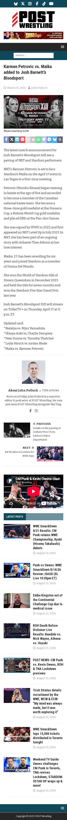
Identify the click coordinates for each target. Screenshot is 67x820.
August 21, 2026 (46, 553)
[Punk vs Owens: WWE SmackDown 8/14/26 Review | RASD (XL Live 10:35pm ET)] (17, 570)
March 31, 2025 (16, 87)
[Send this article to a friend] (28, 139)
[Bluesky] (16, 3)
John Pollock (39, 87)
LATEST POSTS (15, 516)
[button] (62, 47)
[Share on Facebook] (6, 139)
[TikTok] (44, 3)
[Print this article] (33, 139)
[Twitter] (23, 3)
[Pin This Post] (22, 139)
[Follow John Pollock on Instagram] (35, 411)
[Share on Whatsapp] (38, 139)
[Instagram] (30, 3)
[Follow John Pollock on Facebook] (30, 411)
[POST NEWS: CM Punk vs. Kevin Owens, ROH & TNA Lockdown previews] (17, 665)
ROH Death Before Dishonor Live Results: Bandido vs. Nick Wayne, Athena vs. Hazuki (47, 634)
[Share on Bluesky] (54, 139)
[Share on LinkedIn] (17, 139)
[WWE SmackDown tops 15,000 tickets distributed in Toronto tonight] (17, 734)
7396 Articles (50, 390)
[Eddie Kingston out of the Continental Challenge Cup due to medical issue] (17, 600)
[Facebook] (37, 3)
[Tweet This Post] (12, 139)
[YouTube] (51, 3)
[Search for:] (34, 55)
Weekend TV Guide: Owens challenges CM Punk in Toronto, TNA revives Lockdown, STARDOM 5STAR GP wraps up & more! (48, 772)
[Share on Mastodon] (44, 139)
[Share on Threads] (60, 139)
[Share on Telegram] (49, 139)
